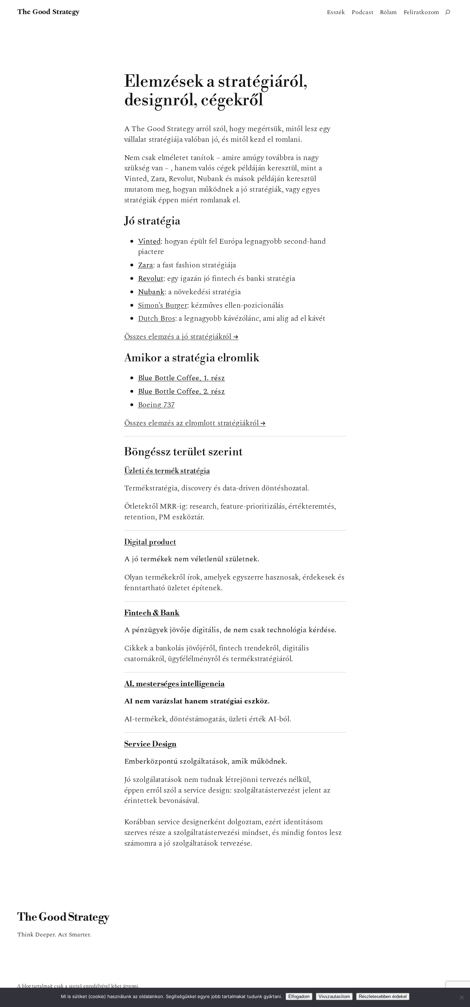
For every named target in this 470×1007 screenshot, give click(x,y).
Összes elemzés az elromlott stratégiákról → (195, 423)
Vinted (149, 241)
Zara (145, 265)
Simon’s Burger (163, 305)
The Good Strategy (48, 12)
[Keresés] (447, 12)
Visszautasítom (334, 996)
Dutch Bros (156, 318)
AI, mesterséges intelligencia (174, 684)
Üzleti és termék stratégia (167, 471)
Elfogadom (299, 996)
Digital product (150, 542)
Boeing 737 (156, 405)
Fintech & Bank (152, 613)
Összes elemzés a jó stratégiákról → (181, 336)
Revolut (150, 278)
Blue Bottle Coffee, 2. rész (181, 391)
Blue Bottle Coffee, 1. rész (181, 378)
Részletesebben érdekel (383, 996)
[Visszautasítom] (461, 997)
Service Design (150, 744)
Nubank (151, 292)
